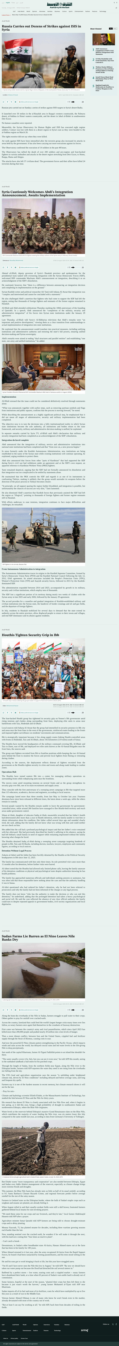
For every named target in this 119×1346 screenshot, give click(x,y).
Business (57, 11)
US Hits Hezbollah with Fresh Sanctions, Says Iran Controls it (105, 60)
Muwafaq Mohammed (16, 260)
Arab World (21, 11)
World (28, 11)
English (8, 2)
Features (94, 11)
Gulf (14, 11)
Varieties (49, 11)
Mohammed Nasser (12, 706)
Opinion (34, 11)
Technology (102, 11)
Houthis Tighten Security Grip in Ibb (30, 635)
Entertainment (79, 11)
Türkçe (13, 2)
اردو (17, 2)
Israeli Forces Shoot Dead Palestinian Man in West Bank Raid (104, 78)
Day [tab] (111, 28)
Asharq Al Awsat (13, 95)
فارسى (21, 2)
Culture (64, 11)
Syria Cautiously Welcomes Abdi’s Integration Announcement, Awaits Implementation (37, 15)
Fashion (87, 11)
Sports (70, 11)
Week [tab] (115, 28)
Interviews (42, 11)
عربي (3, 2)
